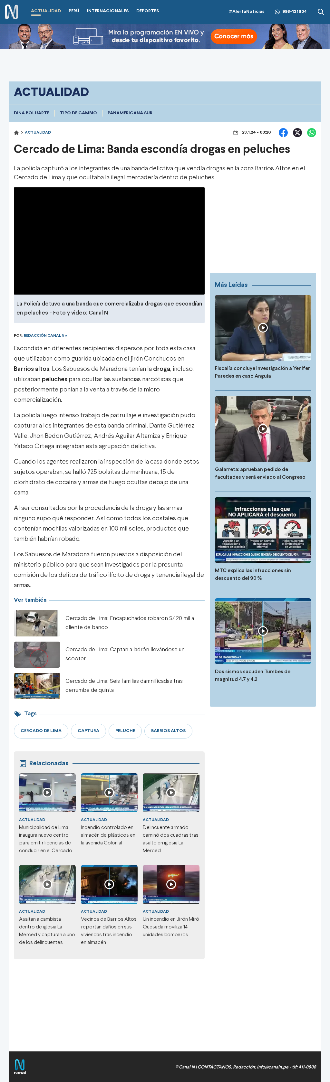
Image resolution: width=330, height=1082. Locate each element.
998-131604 (294, 12)
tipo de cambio (78, 113)
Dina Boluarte (31, 113)
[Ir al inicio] (11, 12)
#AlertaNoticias (247, 12)
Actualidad (38, 133)
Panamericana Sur (130, 113)
